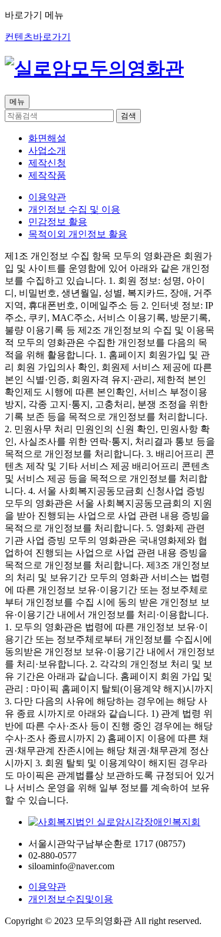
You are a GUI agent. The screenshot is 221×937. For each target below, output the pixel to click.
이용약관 (47, 197)
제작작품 (47, 175)
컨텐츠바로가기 (38, 37)
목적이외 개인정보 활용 (77, 234)
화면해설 (47, 138)
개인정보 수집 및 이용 (74, 209)
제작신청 (47, 163)
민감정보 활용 (57, 222)
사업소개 (47, 150)
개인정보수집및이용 (70, 899)
